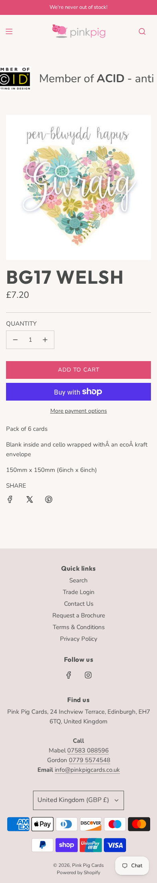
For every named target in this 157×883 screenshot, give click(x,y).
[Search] (142, 31)
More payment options (78, 411)
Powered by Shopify (78, 872)
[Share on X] (29, 500)
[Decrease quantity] (15, 340)
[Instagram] (88, 675)
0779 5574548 (89, 760)
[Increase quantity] (45, 340)
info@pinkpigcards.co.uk (87, 770)
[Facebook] (69, 675)
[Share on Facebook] (10, 500)
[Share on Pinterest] (49, 500)
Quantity (21, 324)
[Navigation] (9, 31)
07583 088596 (88, 750)
